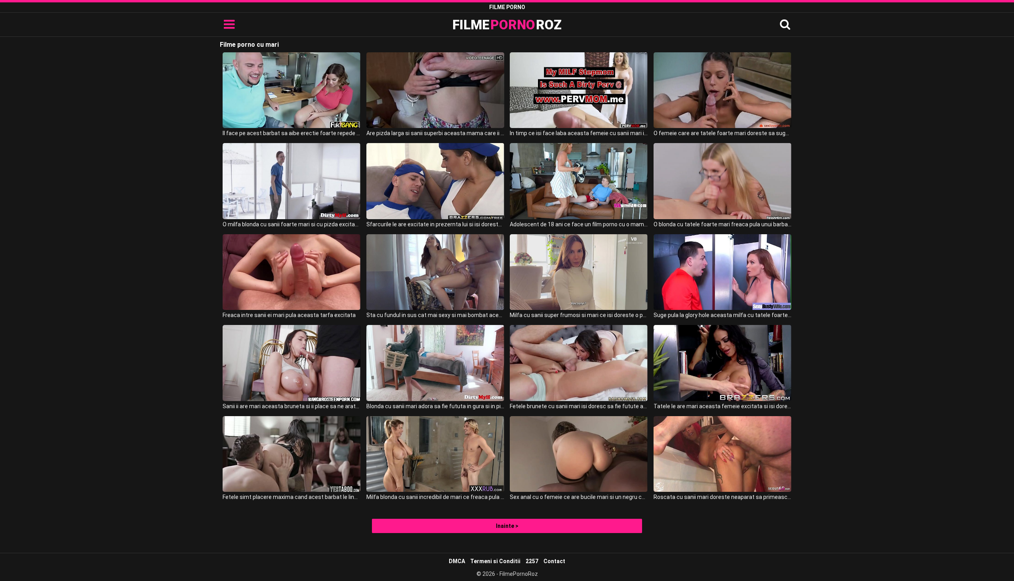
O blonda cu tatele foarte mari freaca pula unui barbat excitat (722, 224)
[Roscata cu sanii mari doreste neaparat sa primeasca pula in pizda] (722, 454)
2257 (532, 561)
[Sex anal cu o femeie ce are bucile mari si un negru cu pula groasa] (579, 454)
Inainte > (507, 526)
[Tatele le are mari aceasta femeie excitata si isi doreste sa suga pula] (722, 363)
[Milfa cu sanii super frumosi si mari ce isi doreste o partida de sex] (579, 272)
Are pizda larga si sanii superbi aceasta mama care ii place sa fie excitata (435, 133)
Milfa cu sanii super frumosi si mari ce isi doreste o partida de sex (579, 315)
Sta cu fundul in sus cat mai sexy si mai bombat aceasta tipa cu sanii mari (435, 315)
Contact (554, 561)
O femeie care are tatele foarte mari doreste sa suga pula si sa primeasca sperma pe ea (722, 133)
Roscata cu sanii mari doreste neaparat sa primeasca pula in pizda (722, 497)
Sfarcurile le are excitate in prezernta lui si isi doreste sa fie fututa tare (435, 224)
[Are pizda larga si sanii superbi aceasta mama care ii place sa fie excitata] (435, 90)
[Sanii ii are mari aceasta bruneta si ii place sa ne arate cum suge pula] (291, 363)
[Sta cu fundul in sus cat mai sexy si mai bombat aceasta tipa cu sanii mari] (435, 272)
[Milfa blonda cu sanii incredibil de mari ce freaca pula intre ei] (435, 454)
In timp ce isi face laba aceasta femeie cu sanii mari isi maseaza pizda (579, 133)
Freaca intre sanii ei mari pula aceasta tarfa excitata (289, 315)
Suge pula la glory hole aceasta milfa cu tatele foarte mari (722, 315)
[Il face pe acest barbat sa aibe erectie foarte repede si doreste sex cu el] (291, 90)
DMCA (457, 561)
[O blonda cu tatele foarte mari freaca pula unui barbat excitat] (722, 181)
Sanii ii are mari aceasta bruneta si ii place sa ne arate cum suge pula (291, 406)
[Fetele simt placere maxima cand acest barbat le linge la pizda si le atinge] (291, 454)
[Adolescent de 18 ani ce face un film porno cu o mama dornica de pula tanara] (579, 181)
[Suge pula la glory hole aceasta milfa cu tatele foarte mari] (722, 272)
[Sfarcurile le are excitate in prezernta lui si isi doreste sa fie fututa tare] (435, 181)
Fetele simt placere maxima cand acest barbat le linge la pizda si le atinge (291, 497)
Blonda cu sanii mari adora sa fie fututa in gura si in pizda (435, 406)
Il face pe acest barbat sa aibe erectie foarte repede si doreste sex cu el (291, 133)
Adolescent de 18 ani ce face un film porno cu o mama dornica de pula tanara (579, 224)
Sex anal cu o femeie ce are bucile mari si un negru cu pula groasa (579, 497)
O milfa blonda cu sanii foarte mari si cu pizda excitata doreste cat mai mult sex (291, 224)
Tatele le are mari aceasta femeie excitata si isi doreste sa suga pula (722, 406)
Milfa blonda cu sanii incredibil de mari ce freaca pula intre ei (435, 497)
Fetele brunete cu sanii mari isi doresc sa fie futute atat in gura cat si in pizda (579, 406)
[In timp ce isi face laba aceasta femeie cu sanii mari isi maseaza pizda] (579, 90)
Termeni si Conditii (495, 561)
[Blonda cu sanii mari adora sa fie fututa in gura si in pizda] (435, 363)
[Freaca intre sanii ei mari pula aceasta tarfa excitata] (291, 272)
